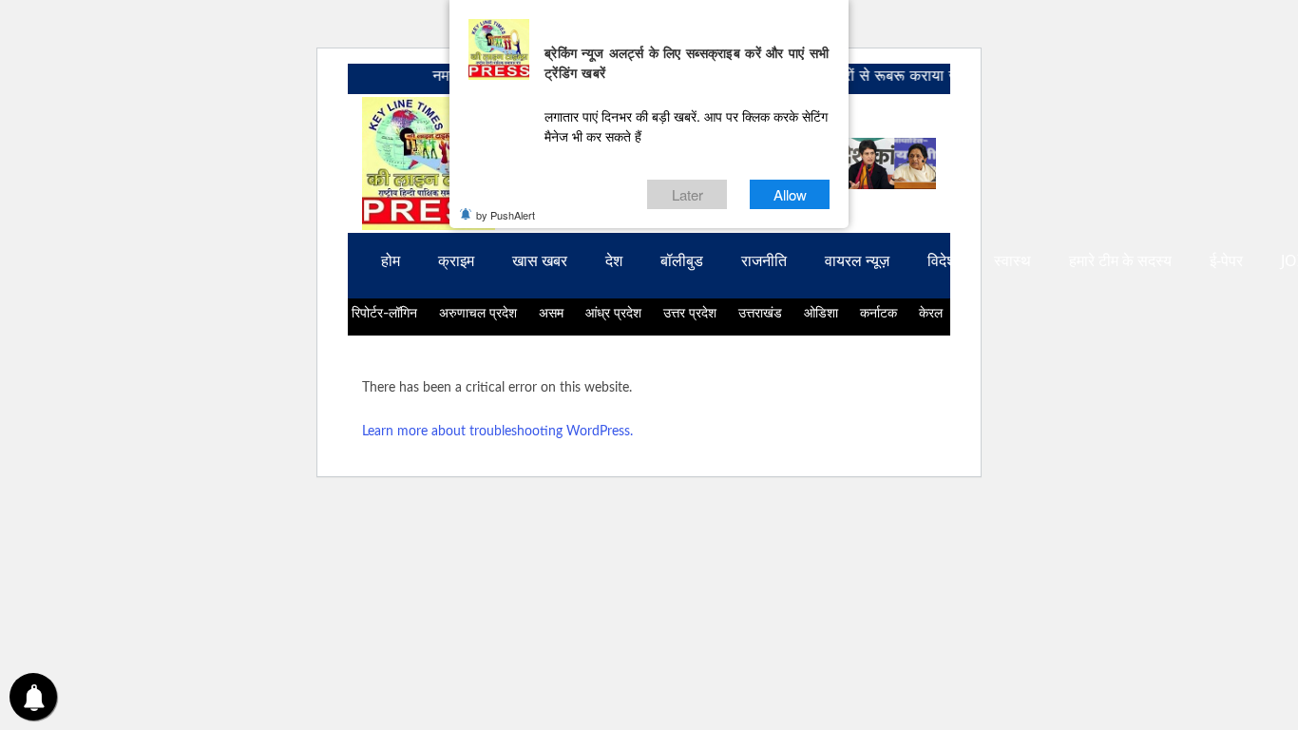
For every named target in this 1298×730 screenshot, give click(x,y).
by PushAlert (505, 214)
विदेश (941, 261)
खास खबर (539, 261)
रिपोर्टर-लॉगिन (384, 312)
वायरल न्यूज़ (857, 261)
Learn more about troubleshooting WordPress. (497, 431)
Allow (790, 194)
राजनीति (764, 261)
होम (390, 261)
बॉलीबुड (681, 261)
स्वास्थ (1012, 261)
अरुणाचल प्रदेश (478, 312)
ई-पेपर (1226, 261)
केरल (931, 312)
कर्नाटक (878, 312)
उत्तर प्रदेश (689, 312)
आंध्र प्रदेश (613, 312)
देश (613, 261)
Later (687, 194)
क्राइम (456, 261)
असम (551, 312)
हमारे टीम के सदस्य (1120, 261)
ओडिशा (821, 312)
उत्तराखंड (760, 312)
